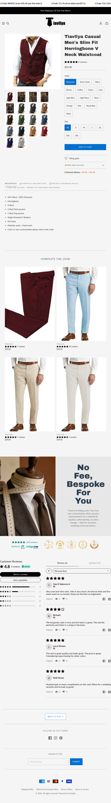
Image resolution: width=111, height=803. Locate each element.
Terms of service (82, 789)
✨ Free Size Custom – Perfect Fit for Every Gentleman (32, 187)
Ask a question (20, 580)
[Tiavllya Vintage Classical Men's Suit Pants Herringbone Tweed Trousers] (30, 304)
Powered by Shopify (67, 793)
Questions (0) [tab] (95, 563)
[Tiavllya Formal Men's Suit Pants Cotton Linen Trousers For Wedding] (81, 304)
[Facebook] (50, 738)
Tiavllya (9, 344)
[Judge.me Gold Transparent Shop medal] (48, 544)
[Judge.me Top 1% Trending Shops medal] (83, 544)
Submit (76, 762)
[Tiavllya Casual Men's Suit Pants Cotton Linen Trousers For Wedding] (30, 394)
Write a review (20, 574)
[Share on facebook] (104, 599)
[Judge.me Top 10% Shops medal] (94, 544)
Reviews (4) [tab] (62, 563)
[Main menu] (3, 23)
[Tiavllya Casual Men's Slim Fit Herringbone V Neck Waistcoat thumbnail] (21, 108)
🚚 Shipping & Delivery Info (32, 183)
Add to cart (85, 147)
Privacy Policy (66, 789)
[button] (71, 62)
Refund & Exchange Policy (47, 789)
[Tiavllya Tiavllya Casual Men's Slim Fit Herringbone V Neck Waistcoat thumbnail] (10, 97)
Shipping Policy (27, 789)
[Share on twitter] (109, 599)
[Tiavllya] (55, 22)
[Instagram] (55, 738)
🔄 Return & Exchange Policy (63, 183)
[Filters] (49, 570)
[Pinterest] (61, 738)
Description (11, 183)
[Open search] (7, 23)
